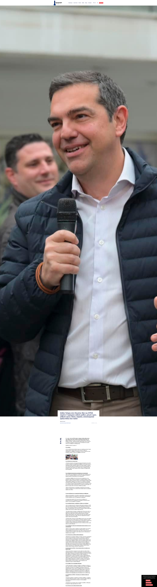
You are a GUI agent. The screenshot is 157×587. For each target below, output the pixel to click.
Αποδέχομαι (148, 580)
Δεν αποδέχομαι (148, 582)
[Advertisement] (78, 430)
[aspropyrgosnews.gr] (58, 5)
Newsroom (63, 421)
